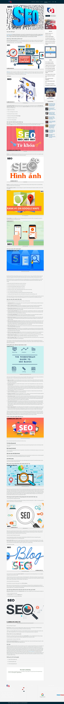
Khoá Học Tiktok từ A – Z (49, 33)
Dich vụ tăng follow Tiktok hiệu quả (50, 76)
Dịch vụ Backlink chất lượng (49, 63)
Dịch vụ (41, 1)
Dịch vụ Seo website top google (50, 68)
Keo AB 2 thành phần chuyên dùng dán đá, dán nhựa (52, 122)
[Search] (55, 2)
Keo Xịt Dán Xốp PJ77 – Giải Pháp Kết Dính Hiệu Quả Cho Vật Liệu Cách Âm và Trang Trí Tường (52, 126)
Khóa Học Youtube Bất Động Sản (50, 39)
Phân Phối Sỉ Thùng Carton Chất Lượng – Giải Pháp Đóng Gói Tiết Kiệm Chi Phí (52, 104)
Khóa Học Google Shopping (49, 36)
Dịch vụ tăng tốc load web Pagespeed (49, 79)
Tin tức (49, 1)
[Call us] (60, 693)
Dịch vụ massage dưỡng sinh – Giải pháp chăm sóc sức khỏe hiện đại (52, 117)
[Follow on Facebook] (57, 693)
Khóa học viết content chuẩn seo (50, 41)
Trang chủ (33, 1)
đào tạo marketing (31, 651)
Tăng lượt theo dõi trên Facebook (50, 65)
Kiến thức (45, 1)
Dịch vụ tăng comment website (50, 66)
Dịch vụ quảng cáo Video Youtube (50, 74)
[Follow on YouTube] (62, 693)
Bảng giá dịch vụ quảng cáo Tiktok (50, 85)
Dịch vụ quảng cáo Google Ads (49, 83)
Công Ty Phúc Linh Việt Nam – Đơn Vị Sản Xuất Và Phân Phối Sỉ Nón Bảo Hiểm (52, 113)
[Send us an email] (59, 693)
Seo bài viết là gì (9, 34)
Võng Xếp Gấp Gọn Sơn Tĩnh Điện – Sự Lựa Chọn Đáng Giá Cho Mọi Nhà (52, 131)
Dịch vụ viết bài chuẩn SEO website (49, 72)
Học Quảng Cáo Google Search (49, 38)
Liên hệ (53, 1)
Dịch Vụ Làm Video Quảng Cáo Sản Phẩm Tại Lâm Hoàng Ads (52, 109)
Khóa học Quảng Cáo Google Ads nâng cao (50, 43)
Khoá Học (37, 1)
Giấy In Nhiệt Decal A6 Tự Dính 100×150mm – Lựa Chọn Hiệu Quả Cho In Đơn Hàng (52, 136)
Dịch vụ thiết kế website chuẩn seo (50, 82)
